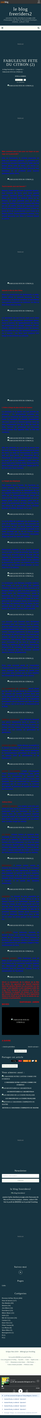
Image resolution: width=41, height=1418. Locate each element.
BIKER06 (18, 1202)
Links (4, 1285)
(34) (7, 1308)
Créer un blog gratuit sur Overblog (8, 1359)
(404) (12, 1298)
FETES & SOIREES (20, 76)
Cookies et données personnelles (14, 1364)
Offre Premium (30, 1362)
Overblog (32, 1352)
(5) (7, 1330)
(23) (7, 1310)
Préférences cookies (28, 1364)
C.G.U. (7, 1362)
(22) (8, 1313)
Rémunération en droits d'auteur (18, 1362)
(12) (7, 1323)
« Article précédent (8, 1047)
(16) (9, 1318)
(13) (6, 1320)
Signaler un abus (35, 1359)
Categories (19, 69)
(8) (8, 1325)
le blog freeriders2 (20, 11)
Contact (27, 1359)
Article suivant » (33, 1047)
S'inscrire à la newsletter (10, 1066)
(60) (8, 1303)
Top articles (20, 1359)
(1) (8, 1333)
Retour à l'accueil (20, 1051)
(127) (9, 1301)
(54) (6, 1305)
